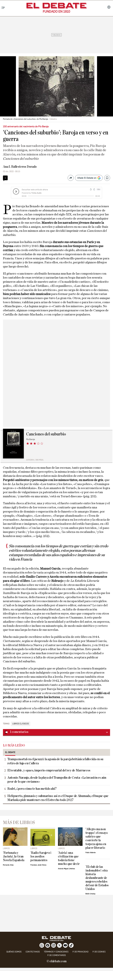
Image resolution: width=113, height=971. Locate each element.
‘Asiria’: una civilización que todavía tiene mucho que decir (69, 858)
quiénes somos (13, 951)
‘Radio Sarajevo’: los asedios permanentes (40, 856)
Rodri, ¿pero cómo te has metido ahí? (31, 788)
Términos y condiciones (56, 951)
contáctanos (33, 951)
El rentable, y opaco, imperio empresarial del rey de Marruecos (48, 770)
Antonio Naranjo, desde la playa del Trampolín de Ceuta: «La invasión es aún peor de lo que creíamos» (56, 779)
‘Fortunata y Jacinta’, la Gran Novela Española (13, 856)
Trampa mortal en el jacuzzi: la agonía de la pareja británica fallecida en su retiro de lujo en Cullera (55, 761)
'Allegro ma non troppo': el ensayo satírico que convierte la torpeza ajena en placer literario (96, 838)
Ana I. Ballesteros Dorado (20, 166)
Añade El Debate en (86, 178)
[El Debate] (56, 6)
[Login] (109, 7)
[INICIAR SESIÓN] (109, 7)
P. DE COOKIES (99, 951)
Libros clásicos (20, 724)
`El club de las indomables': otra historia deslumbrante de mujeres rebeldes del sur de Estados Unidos (97, 878)
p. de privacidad (80, 951)
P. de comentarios (56, 955)
